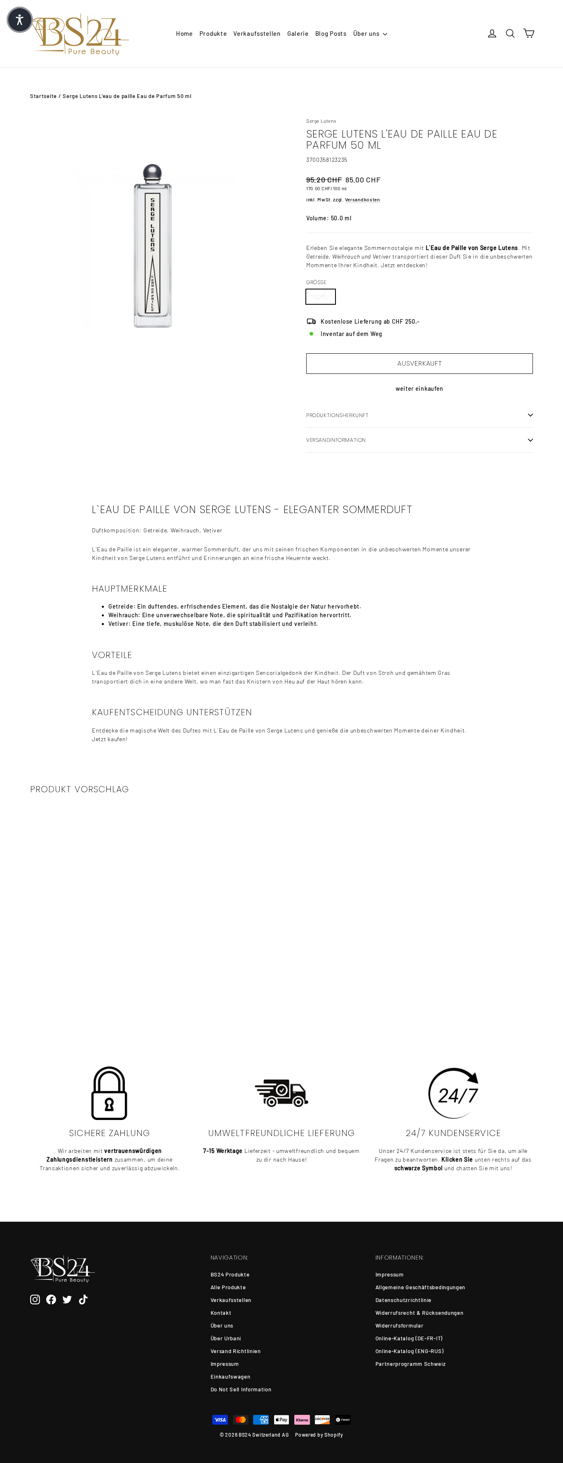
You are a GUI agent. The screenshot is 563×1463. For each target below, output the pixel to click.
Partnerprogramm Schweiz (410, 1363)
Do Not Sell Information (241, 1389)
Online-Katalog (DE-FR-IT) (409, 1338)
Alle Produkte (228, 1287)
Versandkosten (362, 199)
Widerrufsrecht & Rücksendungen (419, 1312)
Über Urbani (226, 1338)
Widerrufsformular (399, 1325)
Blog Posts (331, 33)
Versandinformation (336, 439)
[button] (20, 20)
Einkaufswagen (231, 1376)
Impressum (225, 1363)
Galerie (298, 33)
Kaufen (88, 995)
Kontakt (221, 1312)
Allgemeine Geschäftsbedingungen (420, 1287)
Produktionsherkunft (337, 415)
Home (184, 33)
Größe (316, 282)
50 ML (320, 296)
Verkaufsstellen (257, 33)
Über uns (367, 33)
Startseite (43, 96)
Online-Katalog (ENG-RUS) (409, 1351)
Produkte (213, 33)
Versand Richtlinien (236, 1351)
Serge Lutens (321, 121)
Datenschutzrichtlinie (403, 1300)
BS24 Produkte (230, 1274)
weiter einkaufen (419, 388)
